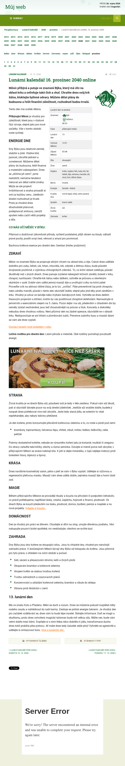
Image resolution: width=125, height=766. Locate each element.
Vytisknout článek (36, 641)
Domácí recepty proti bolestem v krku (30, 326)
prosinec (54, 30)
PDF (114, 74)
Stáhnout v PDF (92, 641)
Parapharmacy (11, 30)
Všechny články (109, 18)
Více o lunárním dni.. (53, 630)
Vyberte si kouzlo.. (35, 508)
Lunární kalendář (30, 30)
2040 (43, 30)
